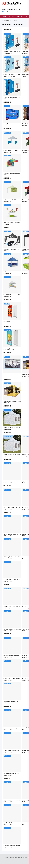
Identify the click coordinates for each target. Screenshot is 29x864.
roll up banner (6, 321)
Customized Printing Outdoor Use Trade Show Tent (16, 173)
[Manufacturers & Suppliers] (12, 3)
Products (11, 16)
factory (5, 374)
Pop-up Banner (7, 124)
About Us (19, 16)
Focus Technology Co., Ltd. (20, 857)
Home (4, 16)
